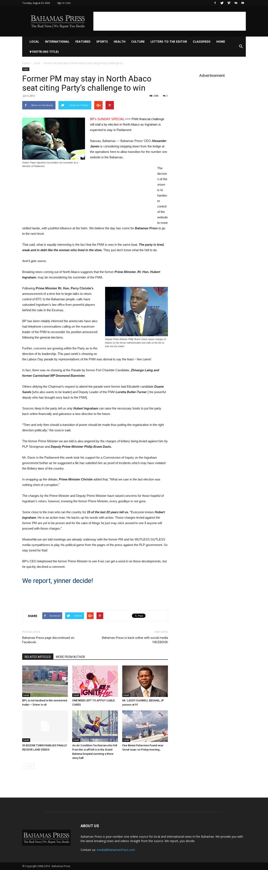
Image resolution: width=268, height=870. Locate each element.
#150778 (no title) (44, 52)
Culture (138, 41)
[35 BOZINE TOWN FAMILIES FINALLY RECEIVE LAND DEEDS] (45, 726)
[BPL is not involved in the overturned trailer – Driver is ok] (45, 681)
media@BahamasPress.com (116, 850)
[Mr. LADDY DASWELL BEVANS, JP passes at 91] (145, 681)
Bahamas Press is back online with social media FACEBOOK (135, 640)
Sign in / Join (64, 2)
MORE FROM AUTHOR (70, 657)
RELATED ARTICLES (38, 657)
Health (119, 41)
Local (34, 41)
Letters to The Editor (169, 41)
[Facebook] (215, 3)
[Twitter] (222, 3)
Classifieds (201, 41)
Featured (82, 41)
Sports (102, 41)
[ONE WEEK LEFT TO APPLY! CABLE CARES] (95, 681)
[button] (241, 47)
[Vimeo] (229, 3)
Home (220, 41)
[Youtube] (243, 3)
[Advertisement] (169, 21)
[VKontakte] (236, 3)
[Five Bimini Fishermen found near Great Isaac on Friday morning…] (145, 726)
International (57, 41)
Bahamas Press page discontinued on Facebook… (48, 640)
